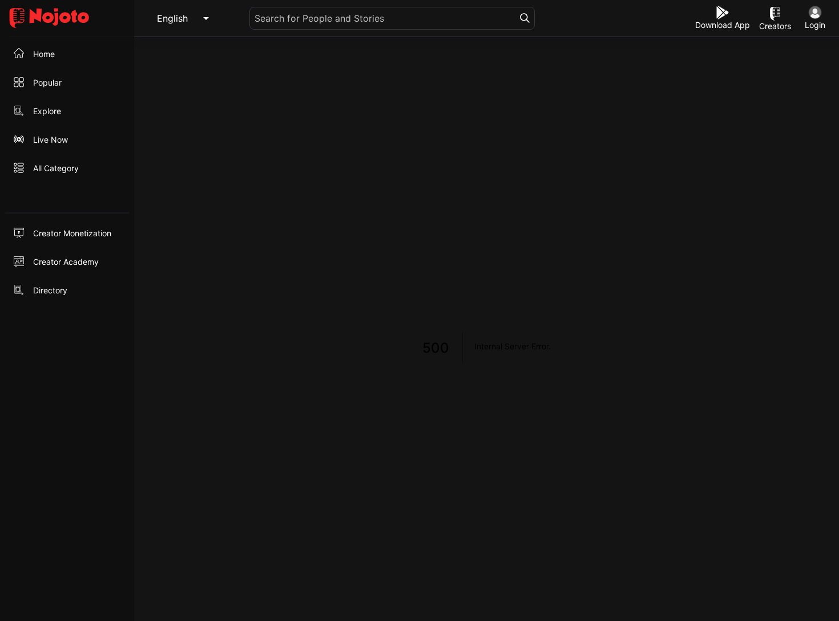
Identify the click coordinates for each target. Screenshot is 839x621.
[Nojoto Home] (67, 18)
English (172, 18)
